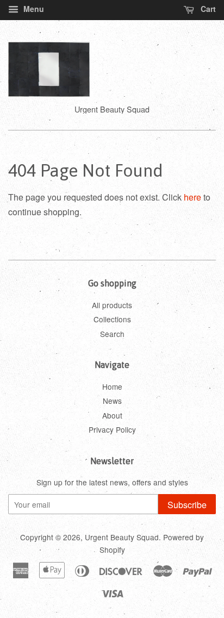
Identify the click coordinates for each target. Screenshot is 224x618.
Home (112, 386)
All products (112, 304)
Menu (32, 8)
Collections (112, 319)
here (192, 197)
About (112, 415)
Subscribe (187, 504)
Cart (207, 8)
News (112, 400)
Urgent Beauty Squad (122, 537)
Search (112, 333)
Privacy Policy (112, 429)
